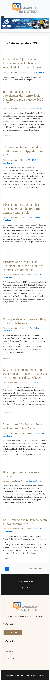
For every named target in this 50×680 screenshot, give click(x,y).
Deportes (24, 481)
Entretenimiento (27, 433)
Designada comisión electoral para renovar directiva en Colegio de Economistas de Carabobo (25, 374)
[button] (3, 23)
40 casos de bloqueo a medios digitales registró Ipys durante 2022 (23, 151)
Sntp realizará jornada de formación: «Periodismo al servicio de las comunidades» (22, 63)
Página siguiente (38, 568)
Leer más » (7, 135)
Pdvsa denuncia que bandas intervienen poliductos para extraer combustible (21, 209)
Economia (24, 217)
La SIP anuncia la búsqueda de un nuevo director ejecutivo (25, 522)
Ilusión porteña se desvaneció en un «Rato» (24, 474)
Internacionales (26, 275)
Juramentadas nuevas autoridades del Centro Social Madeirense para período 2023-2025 (24, 98)
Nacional (24, 160)
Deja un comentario (11, 72)
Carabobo (24, 72)
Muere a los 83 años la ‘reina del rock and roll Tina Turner (24, 426)
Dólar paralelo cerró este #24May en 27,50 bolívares (25, 321)
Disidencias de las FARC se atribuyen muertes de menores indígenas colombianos (23, 266)
